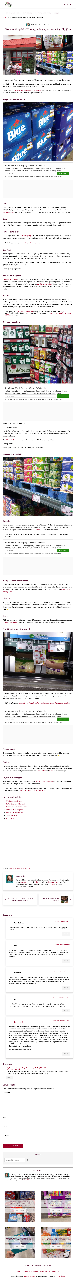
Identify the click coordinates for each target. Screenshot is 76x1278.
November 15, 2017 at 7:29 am (61, 1020)
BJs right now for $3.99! (44, 781)
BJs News (13, 868)
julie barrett (18, 1022)
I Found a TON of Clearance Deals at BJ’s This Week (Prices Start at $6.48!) (20, 1239)
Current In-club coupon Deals (16, 807)
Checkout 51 (41, 771)
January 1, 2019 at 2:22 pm (62, 944)
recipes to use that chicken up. (30, 243)
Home (5, 17)
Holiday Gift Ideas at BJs (14, 812)
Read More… (28, 1180)
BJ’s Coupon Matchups (14, 801)
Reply (66, 934)
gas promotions (8, 212)
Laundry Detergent (10, 279)
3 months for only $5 (25, 311)
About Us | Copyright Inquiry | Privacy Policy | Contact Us (38, 1272)
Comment (7, 1092)
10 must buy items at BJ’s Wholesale (28, 90)
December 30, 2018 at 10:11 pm (61, 971)
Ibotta (51, 771)
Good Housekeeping (44, 284)
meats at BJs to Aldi (12, 622)
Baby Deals (10, 818)
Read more (21, 1211)
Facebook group (25, 236)
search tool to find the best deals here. (31, 790)
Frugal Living (22, 868)
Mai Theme (61, 1276)
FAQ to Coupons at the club (15, 804)
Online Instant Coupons (14, 810)
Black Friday (10, 440)
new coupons (37, 530)
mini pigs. (51, 884)
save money (24, 882)
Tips (29, 868)
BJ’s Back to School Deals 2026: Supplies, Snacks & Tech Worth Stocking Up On (56, 1203)
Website (6, 1136)
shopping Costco (53, 882)
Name (5, 1118)
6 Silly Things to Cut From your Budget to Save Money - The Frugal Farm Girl (26, 1068)
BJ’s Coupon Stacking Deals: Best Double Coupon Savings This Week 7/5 (56, 1239)
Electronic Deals (12, 815)
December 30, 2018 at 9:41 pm (61, 998)
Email (5, 1127)
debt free (39, 882)
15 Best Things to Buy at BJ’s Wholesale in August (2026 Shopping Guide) (20, 1203)
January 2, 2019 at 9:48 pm (62, 921)
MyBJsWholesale (29, 1276)
